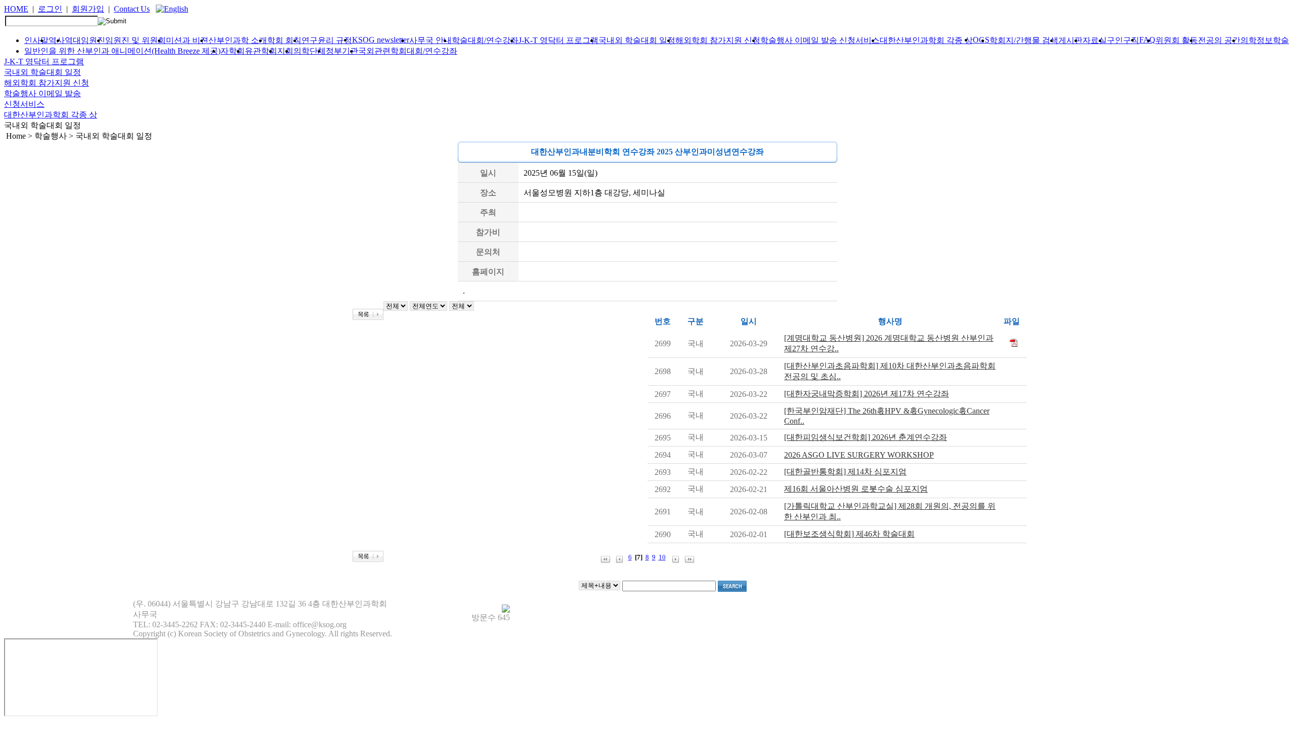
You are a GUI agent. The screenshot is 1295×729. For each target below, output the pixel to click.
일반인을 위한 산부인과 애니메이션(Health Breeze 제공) (122, 51)
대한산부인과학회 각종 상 (926, 40)
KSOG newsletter (380, 39)
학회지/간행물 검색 (1023, 40)
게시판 (1070, 40)
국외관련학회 (382, 51)
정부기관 (342, 51)
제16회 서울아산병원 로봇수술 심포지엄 (856, 488)
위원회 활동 (1176, 40)
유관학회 (261, 51)
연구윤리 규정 (326, 40)
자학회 (233, 51)
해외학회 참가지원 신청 (717, 40)
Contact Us (132, 9)
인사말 (36, 40)
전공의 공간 (1219, 40)
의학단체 (309, 51)
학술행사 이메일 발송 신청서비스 (820, 40)
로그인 (50, 9)
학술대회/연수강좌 (485, 40)
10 (662, 557)
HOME (16, 9)
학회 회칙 (284, 40)
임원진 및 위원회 (135, 40)
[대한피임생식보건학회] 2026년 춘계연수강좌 (865, 437)
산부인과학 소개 (237, 40)
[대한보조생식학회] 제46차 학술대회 (849, 534)
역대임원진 (85, 40)
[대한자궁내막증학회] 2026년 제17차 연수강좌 (866, 393)
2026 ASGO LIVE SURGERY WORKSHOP (859, 455)
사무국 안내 (430, 40)
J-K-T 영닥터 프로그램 (558, 40)
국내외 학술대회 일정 (636, 40)
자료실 (1095, 40)
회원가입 (88, 9)
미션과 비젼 (187, 40)
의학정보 (1256, 40)
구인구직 (1123, 40)
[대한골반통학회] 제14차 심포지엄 (845, 471)
